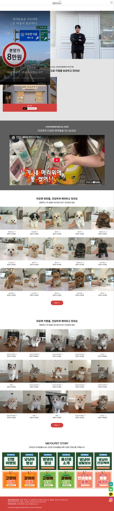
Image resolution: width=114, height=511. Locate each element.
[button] (112, 35)
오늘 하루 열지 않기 (41, 83)
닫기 (48, 83)
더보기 (56, 303)
